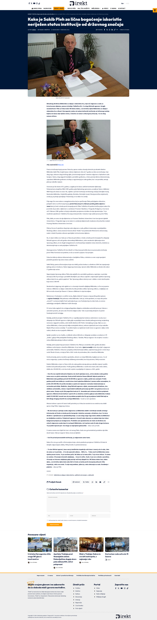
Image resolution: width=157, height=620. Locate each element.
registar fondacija (53, 298)
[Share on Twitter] (107, 29)
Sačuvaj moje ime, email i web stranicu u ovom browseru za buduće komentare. (68, 520)
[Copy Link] (114, 29)
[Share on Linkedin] (112, 29)
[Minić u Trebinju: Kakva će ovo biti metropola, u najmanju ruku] (91, 544)
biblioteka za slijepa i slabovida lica (64, 475)
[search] (119, 3)
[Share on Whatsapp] (109, 29)
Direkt (34, 29)
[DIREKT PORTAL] (78, 3)
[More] (117, 29)
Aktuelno (41, 29)
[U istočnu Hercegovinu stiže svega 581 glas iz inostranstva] (40, 544)
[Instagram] (37, 3)
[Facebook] (29, 3)
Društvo (47, 29)
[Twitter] (31, 3)
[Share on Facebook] (104, 29)
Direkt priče (41, 548)
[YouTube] (34, 3)
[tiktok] (39, 3)
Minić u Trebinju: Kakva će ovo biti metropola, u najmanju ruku (90, 556)
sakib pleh (91, 475)
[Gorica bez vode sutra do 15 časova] (117, 544)
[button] (155, 10)
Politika (39, 550)
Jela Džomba (33, 562)
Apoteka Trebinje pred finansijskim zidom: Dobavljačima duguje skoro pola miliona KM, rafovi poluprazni (65, 559)
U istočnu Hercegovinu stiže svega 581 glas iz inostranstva (39, 556)
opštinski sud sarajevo (81, 475)
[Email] (100, 482)
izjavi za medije (87, 347)
